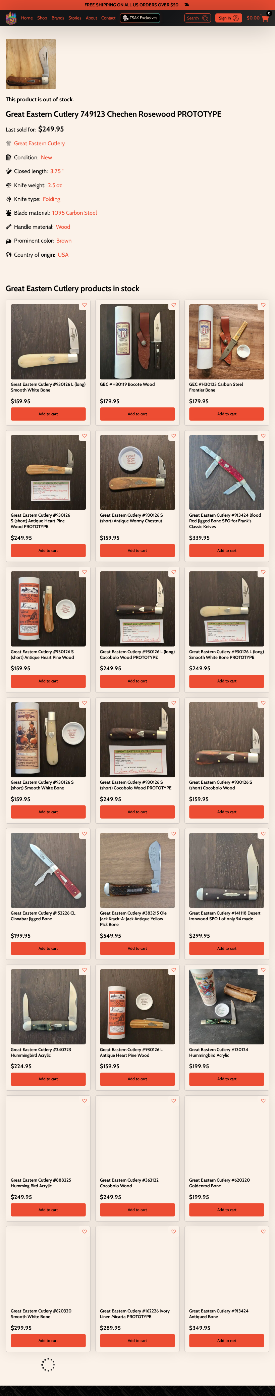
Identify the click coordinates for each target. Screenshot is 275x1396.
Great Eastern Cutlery (39, 143)
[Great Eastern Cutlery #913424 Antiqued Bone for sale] (226, 1267)
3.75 (55, 171)
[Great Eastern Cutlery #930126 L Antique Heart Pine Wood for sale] (137, 1006)
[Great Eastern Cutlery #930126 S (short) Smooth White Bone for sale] (48, 739)
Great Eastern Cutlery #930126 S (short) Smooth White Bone (42, 784)
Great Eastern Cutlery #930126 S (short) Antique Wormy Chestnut (131, 517)
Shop (42, 17)
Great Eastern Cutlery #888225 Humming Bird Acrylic (41, 1182)
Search (193, 17)
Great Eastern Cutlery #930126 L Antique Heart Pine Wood (131, 1052)
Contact (108, 17)
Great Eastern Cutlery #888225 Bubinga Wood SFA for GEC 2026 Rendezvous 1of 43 (221, 1380)
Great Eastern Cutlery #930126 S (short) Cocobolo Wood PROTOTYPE (136, 784)
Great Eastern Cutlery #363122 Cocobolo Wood (129, 1182)
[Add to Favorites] (84, 305)
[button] (48, 414)
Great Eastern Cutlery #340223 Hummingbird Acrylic (41, 1052)
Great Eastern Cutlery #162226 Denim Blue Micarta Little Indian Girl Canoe (136, 1377)
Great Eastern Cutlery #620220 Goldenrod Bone (219, 1182)
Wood (63, 226)
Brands (58, 17)
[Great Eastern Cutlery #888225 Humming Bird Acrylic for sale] (48, 1137)
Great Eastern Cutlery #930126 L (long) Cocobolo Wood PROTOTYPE (137, 654)
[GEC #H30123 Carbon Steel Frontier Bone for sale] (226, 341)
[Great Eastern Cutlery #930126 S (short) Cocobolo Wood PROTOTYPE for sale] (137, 739)
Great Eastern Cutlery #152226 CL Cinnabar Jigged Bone (43, 915)
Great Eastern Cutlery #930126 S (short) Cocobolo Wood (220, 784)
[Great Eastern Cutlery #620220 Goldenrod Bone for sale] (226, 1137)
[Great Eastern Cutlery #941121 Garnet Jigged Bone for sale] (14, 1365)
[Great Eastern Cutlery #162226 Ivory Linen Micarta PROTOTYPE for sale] (137, 1267)
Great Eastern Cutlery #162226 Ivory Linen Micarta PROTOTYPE (135, 1313)
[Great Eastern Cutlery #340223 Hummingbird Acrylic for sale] (48, 1006)
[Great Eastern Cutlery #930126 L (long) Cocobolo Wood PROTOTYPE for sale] (137, 608)
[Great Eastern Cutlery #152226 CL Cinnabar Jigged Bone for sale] (48, 870)
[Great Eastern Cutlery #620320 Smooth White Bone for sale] (48, 1267)
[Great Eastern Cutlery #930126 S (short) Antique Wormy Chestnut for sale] (137, 472)
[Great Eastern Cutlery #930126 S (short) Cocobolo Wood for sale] (226, 739)
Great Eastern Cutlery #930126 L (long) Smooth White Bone (48, 387)
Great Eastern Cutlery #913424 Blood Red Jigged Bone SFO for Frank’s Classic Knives (225, 520)
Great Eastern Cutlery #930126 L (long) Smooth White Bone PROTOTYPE (226, 654)
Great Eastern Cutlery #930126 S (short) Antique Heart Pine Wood (42, 654)
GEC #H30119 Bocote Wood (127, 384)
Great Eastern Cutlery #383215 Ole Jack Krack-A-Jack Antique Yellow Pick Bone (133, 918)
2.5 (51, 185)
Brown (63, 240)
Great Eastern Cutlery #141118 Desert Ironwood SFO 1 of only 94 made (225, 915)
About (91, 17)
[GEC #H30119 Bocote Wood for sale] (137, 341)
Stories (74, 17)
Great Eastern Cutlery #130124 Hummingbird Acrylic (218, 1052)
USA (63, 254)
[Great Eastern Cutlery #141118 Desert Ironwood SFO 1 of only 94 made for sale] (226, 870)
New (46, 157)
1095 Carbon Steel (74, 212)
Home (27, 17)
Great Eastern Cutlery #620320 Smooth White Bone (41, 1313)
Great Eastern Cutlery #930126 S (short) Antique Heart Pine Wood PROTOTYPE (40, 520)
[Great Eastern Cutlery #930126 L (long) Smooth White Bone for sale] (48, 341)
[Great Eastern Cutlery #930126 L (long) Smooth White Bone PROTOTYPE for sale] (226, 608)
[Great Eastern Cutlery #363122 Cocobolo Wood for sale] (137, 1137)
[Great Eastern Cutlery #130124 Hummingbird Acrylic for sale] (226, 1006)
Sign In (225, 17)
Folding (51, 199)
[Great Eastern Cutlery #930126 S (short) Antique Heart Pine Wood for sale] (48, 608)
